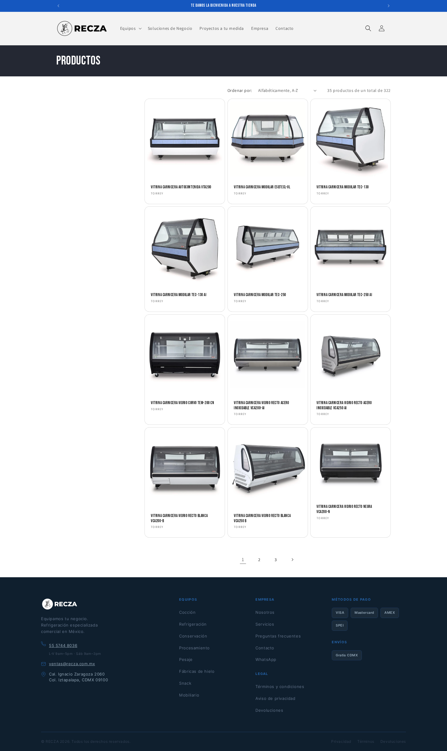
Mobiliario (189, 695)
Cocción (187, 612)
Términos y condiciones (279, 686)
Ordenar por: (239, 90)
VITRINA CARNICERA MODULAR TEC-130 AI (179, 294)
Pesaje (186, 659)
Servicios (264, 624)
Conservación (193, 636)
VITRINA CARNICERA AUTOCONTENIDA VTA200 (181, 186)
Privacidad (341, 741)
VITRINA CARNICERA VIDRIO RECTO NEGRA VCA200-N (344, 509)
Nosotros (265, 612)
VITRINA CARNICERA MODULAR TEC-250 (260, 294)
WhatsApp (265, 659)
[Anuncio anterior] (58, 6)
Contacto (264, 647)
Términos (365, 741)
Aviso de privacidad (275, 698)
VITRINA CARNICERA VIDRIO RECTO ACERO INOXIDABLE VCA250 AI (344, 405)
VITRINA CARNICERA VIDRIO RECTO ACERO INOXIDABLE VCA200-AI (261, 405)
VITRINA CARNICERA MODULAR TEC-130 (343, 186)
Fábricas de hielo (196, 671)
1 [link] (243, 559)
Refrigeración (193, 624)
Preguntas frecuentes (278, 636)
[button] (130, 28)
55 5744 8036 (63, 645)
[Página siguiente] (292, 559)
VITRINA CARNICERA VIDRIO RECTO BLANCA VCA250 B (262, 518)
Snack (185, 683)
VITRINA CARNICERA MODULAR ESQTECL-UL (262, 186)
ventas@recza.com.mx (72, 663)
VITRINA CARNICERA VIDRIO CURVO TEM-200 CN (182, 402)
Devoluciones (269, 710)
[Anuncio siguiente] (388, 6)
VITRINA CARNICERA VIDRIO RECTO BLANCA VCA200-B (179, 518)
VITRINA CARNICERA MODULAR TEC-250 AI (344, 294)
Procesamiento (194, 647)
